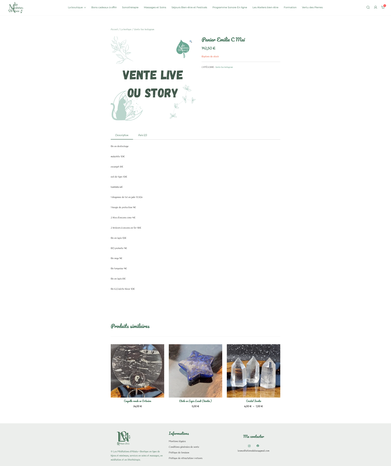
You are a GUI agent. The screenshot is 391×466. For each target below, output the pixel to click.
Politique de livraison (179, 452)
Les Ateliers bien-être (265, 7)
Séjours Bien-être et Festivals (189, 7)
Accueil (114, 29)
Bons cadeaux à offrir (104, 7)
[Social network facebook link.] (258, 445)
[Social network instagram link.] (249, 445)
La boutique (75, 7)
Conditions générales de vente (184, 447)
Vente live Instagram (144, 29)
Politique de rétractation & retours (185, 458)
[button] (190, 42)
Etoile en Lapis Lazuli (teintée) (195, 401)
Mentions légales (177, 441)
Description (121, 135)
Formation (290, 7)
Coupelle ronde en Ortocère (137, 401)
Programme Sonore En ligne (229, 7)
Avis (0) (142, 135)
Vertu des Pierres (312, 7)
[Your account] (375, 7)
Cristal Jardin (253, 401)
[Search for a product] (368, 7)
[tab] (122, 135)
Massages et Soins (155, 7)
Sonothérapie (130, 7)
